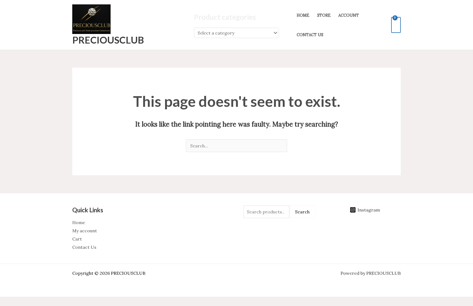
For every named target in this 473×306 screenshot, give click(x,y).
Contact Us (310, 34)
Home (303, 15)
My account (84, 230)
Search (302, 212)
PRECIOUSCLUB (108, 39)
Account (348, 15)
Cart (77, 239)
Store (324, 15)
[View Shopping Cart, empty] (396, 25)
